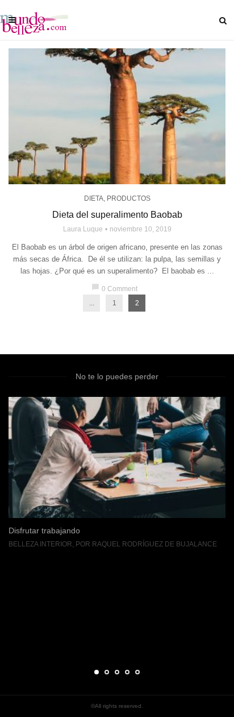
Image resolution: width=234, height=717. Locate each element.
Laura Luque (83, 229)
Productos (129, 198)
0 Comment (114, 289)
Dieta (93, 198)
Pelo (57, 640)
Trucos (83, 640)
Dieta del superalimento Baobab (117, 214)
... (91, 303)
